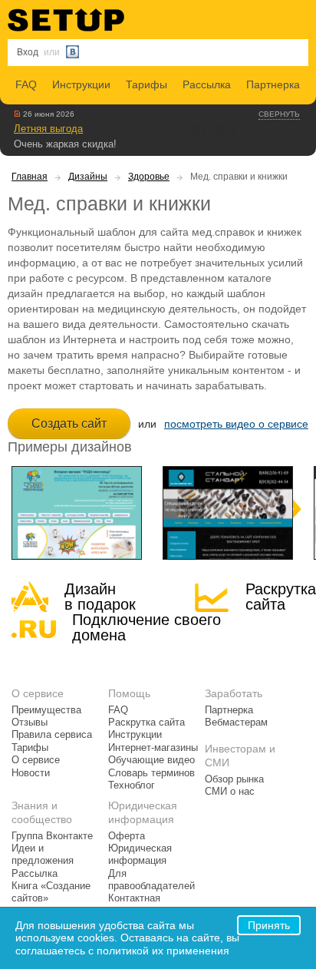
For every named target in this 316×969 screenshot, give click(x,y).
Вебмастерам (236, 722)
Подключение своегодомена (146, 627)
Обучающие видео (151, 760)
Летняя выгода (48, 128)
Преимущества (46, 710)
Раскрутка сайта (280, 596)
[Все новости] (17, 114)
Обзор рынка (234, 779)
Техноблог (131, 785)
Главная (30, 176)
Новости (31, 773)
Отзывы (30, 722)
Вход (27, 52)
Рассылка (207, 84)
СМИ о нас (230, 791)
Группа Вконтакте (52, 836)
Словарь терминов (151, 773)
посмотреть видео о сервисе (236, 424)
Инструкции (81, 84)
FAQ (26, 84)
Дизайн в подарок (100, 596)
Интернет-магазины (153, 747)
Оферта (126, 836)
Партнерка (273, 84)
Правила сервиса (52, 734)
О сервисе (36, 760)
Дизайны (87, 176)
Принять (269, 925)
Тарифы (146, 84)
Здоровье (149, 176)
